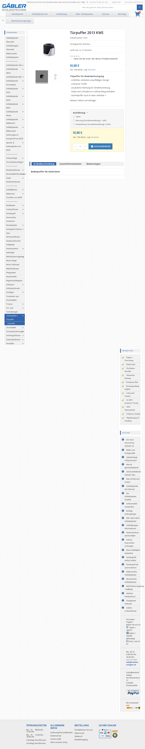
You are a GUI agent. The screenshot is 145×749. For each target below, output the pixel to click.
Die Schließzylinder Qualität (131, 496)
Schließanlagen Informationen (131, 527)
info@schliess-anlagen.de (132, 663)
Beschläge (122, 14)
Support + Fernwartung (129, 358)
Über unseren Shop (58, 742)
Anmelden (116, 2)
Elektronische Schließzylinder (131, 573)
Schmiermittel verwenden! (131, 505)
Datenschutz (55, 735)
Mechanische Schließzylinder (131, 580)
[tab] (44, 164)
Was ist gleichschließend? (132, 466)
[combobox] (111, 7)
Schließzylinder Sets (40, 14)
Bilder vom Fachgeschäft (130, 451)
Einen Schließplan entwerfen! (132, 551)
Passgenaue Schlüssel (130, 602)
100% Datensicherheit (130, 408)
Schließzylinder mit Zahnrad (131, 487)
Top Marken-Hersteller (130, 369)
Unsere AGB (55, 739)
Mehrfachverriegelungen (21, 21)
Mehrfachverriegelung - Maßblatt (134, 588)
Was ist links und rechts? (132, 480)
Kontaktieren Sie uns (98, 2)
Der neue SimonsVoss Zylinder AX (129, 443)
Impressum (79, 733)
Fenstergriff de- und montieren (132, 566)
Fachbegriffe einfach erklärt (130, 559)
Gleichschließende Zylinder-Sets (133, 473)
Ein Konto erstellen (134, 2)
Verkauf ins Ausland (133, 414)
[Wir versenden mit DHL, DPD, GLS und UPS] (133, 708)
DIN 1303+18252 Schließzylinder (132, 519)
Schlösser (105, 14)
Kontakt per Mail (132, 382)
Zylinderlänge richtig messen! (131, 459)
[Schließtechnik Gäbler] (14, 7)
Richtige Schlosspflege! (130, 512)
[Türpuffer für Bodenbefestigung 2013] (42, 77)
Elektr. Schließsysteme (84, 14)
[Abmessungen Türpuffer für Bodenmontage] (56, 77)
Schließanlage (61, 14)
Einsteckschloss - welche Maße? (132, 534)
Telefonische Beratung (130, 376)
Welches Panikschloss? (130, 595)
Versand (91, 69)
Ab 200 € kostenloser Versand (131, 401)
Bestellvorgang (81, 739)
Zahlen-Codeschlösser (131, 609)
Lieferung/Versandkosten (61, 732)
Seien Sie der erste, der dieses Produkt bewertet (96, 58)
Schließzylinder (17, 14)
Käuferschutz (130, 364)
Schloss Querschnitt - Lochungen (130, 543)
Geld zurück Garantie (130, 394)
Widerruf (78, 736)
